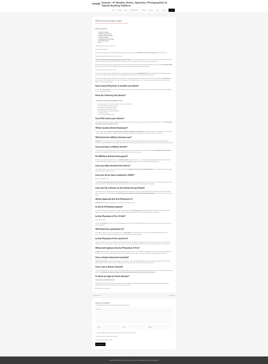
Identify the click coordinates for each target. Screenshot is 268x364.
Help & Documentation (110, 23)
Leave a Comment (99, 23)
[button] (138, 10)
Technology (119, 23)
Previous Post (96, 295)
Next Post (173, 295)
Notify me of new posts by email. (104, 340)
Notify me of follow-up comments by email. (107, 336)
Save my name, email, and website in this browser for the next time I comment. (116, 332)
